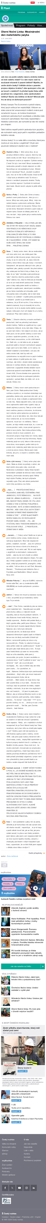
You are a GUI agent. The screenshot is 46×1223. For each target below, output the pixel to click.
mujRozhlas (6, 872)
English (38, 1217)
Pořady (31, 25)
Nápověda (28, 1147)
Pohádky (6, 884)
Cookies (5, 1217)
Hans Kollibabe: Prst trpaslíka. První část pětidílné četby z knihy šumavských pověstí (28, 921)
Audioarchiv (32, 12)
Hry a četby (7, 879)
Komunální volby (9, 1147)
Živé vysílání (8, 889)
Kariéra (27, 1154)
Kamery (42, 12)
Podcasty (6, 1171)
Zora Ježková (12, 856)
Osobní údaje (15, 1217)
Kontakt (27, 1157)
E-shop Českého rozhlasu (15, 1023)
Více (40, 25)
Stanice (5, 1150)
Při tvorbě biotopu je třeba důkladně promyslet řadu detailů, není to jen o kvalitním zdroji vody (27, 953)
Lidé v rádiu (28, 1150)
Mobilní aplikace (8, 1175)
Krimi (21, 879)
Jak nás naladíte (30, 1144)
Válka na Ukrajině (9, 1144)
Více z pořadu (9, 974)
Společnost (7, 25)
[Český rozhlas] (8, 2)
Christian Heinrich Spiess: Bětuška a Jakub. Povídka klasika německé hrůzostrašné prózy (27, 942)
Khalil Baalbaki (20, 72)
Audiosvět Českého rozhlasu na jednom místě (18, 899)
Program (21, 12)
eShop (4, 1154)
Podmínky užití (27, 1217)
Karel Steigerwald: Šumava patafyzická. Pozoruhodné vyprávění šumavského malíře (25, 931)
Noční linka (5, 41)
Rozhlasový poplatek (32, 1160)
